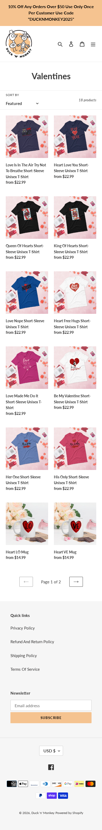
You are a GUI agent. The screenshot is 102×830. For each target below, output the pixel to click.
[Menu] (93, 43)
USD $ (49, 750)
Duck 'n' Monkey (42, 813)
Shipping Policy (23, 655)
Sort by (12, 95)
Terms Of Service (25, 669)
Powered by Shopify (69, 813)
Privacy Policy (22, 628)
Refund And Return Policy (32, 641)
